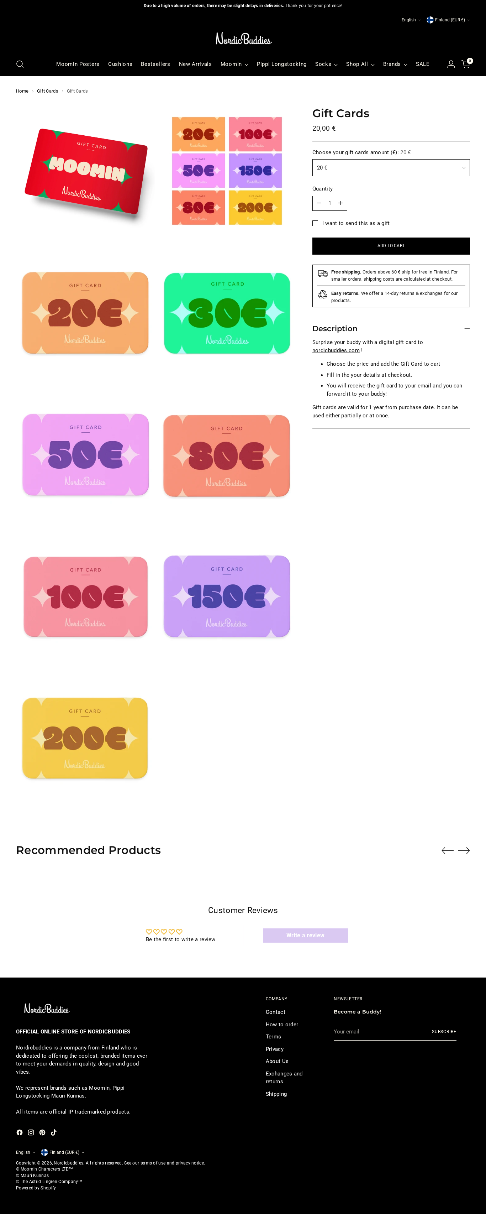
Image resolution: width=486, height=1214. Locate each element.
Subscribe (444, 1031)
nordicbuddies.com (336, 350)
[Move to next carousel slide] (464, 850)
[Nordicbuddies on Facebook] (20, 1134)
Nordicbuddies (68, 1163)
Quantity (322, 189)
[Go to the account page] (451, 64)
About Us (277, 1061)
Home (22, 91)
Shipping (276, 1094)
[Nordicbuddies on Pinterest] (43, 1134)
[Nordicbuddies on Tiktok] (54, 1134)
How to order (282, 1024)
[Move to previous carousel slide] (448, 851)
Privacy (275, 1049)
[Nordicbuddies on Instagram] (31, 1134)
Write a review (305, 935)
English (409, 19)
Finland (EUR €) (450, 19)
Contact (275, 1012)
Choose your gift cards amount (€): (361, 152)
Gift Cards (47, 91)
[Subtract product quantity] (319, 203)
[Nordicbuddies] (243, 38)
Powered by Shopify (36, 1188)
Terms (273, 1036)
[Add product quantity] (340, 203)
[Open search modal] (20, 64)
